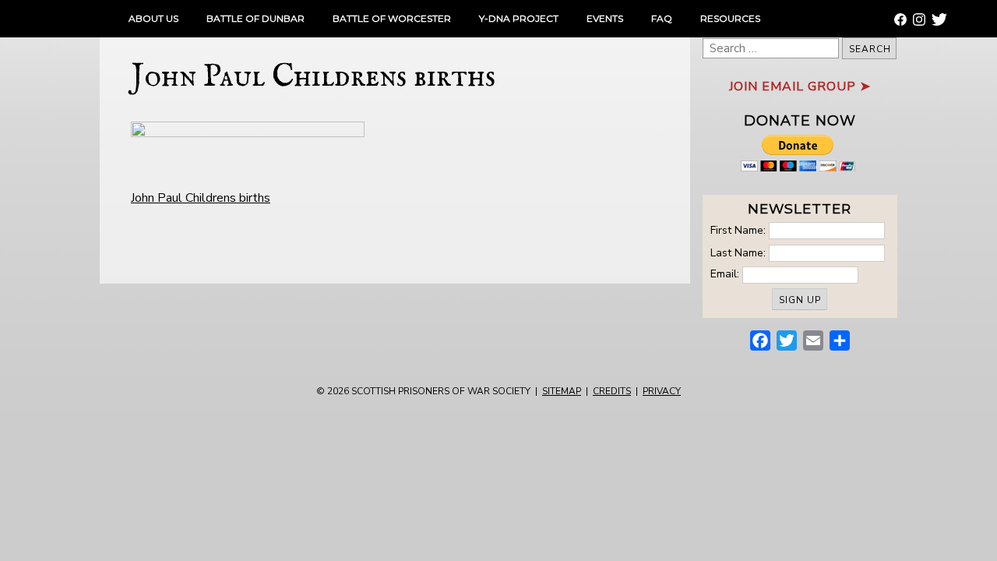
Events (605, 18)
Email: (726, 273)
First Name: (738, 230)
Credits (612, 391)
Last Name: (738, 252)
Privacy (662, 391)
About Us (153, 18)
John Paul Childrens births (200, 197)
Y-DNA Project (518, 18)
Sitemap (561, 391)
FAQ (661, 18)
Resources (730, 18)
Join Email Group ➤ (800, 86)
